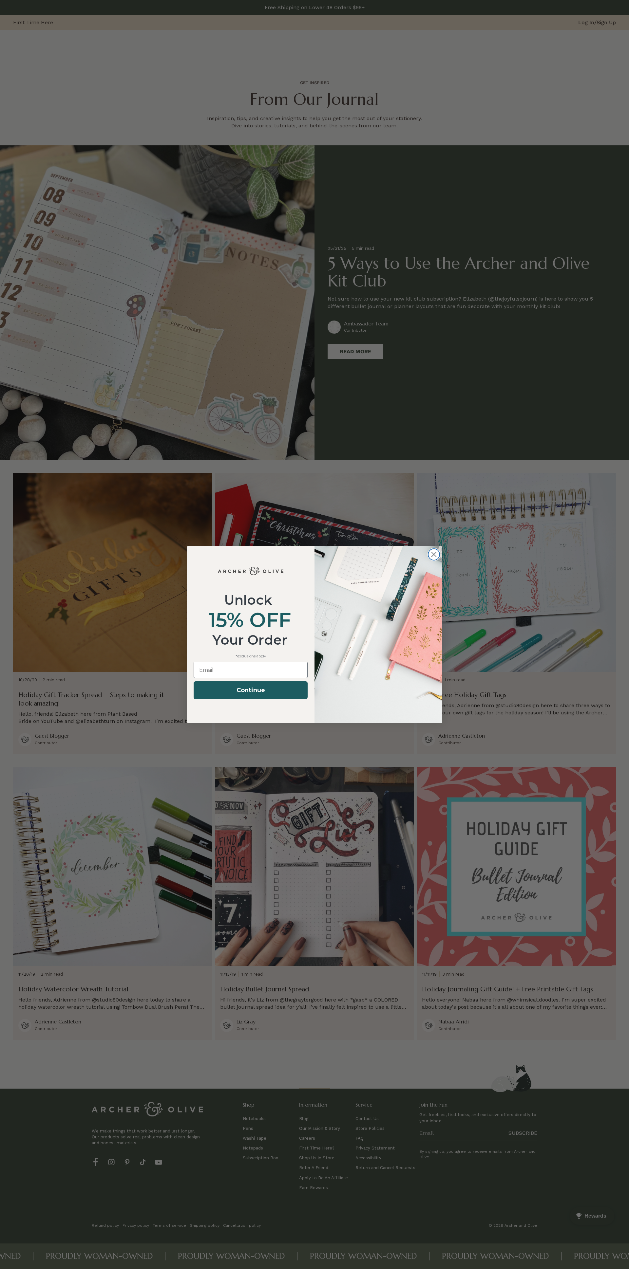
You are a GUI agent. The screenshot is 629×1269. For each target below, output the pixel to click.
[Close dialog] (434, 554)
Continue (251, 690)
